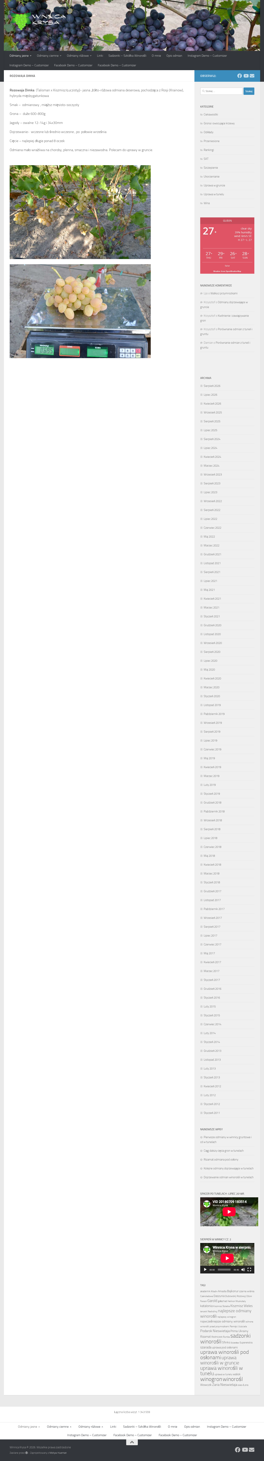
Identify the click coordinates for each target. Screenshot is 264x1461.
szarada (205, 1347)
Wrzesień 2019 (213, 723)
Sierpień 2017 (212, 926)
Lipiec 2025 (210, 430)
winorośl (233, 1379)
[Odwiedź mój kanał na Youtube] (246, 75)
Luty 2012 (210, 1095)
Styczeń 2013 (212, 1077)
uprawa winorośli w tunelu (221, 1371)
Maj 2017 (209, 953)
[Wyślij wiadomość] (252, 75)
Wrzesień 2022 (213, 501)
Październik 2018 (214, 811)
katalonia (206, 1306)
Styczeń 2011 (212, 1113)
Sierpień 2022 (212, 510)
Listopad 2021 (212, 563)
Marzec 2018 (211, 873)
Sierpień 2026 (212, 386)
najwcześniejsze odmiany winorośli (222, 1321)
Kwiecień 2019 (212, 767)
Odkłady (208, 132)
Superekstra (246, 1342)
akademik (205, 1291)
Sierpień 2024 (212, 439)
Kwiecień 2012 (212, 1086)
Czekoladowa (206, 1296)
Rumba (226, 1337)
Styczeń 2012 (212, 1104)
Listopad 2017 (212, 900)
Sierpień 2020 (212, 652)
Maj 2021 (209, 590)
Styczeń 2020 (212, 696)
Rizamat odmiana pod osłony (221, 1159)
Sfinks (226, 1342)
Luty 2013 (210, 1068)
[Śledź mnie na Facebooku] (239, 75)
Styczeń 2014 (212, 1042)
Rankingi (209, 150)
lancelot (203, 1311)
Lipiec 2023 (210, 492)
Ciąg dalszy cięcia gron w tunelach (224, 1150)
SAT (206, 159)
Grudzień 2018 (212, 802)
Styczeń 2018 (212, 882)
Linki (100, 55)
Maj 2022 (209, 536)
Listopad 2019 (212, 705)
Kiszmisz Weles (241, 1306)
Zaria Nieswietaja (224, 1385)
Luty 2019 (210, 785)
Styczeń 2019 (212, 793)
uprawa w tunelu (223, 1374)
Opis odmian (174, 55)
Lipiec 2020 (210, 660)
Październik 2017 (214, 909)
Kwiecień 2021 (212, 598)
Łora (245, 1385)
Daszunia (219, 1296)
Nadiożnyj (212, 1311)
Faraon (203, 1301)
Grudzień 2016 (212, 989)
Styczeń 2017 (212, 980)
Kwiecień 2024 (212, 457)
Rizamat (205, 1336)
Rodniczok (216, 1336)
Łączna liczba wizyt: (126, 1412)
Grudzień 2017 (212, 891)
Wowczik (206, 1385)
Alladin (214, 1291)
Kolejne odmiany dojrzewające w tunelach (229, 1168)
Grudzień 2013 (212, 1051)
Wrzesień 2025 (213, 412)
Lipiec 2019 (210, 740)
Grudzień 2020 (212, 625)
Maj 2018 (209, 856)
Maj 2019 (209, 758)
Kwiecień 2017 (212, 962)
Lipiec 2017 (210, 935)
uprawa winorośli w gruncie (219, 1360)
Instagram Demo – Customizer (207, 55)
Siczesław (235, 1342)
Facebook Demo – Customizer (73, 65)
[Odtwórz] (205, 1270)
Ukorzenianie (212, 176)
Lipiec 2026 (210, 394)
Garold (212, 1301)
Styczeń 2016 (212, 997)
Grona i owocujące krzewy (219, 123)
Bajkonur (232, 1291)
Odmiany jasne (19, 55)
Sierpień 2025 (212, 421)
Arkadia (222, 1291)
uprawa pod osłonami (225, 1347)
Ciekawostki (211, 114)
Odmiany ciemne (48, 55)
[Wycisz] (243, 1270)
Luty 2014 (210, 1033)
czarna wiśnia (246, 1291)
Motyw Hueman (58, 1452)
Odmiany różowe (78, 55)
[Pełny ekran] (249, 1270)
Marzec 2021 (211, 607)
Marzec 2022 (211, 545)
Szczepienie (211, 167)
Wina (207, 203)
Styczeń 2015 (212, 1015)
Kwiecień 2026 (212, 403)
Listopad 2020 (212, 634)
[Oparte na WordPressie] (26, 1453)
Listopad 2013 (212, 1059)
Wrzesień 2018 (213, 820)
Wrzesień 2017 (213, 918)
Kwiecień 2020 (212, 678)
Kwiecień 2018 (212, 864)
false (227, 265)
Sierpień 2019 (212, 731)
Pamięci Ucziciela (238, 1326)
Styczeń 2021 (212, 616)
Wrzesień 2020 (213, 643)
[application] (227, 1258)
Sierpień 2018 (212, 829)
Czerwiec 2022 (212, 527)
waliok (236, 1374)
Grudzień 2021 (212, 554)
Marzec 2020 (211, 687)
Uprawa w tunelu (214, 194)
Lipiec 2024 (210, 448)
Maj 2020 (209, 669)
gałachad (222, 1301)
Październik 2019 (214, 714)
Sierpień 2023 (212, 483)
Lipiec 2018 (210, 838)
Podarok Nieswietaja (215, 1331)
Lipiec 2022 (210, 519)
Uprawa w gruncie (214, 185)
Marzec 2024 (211, 465)
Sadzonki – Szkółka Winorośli (127, 55)
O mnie (156, 55)
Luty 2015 (210, 1006)
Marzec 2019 (211, 776)
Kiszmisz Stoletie (221, 1306)
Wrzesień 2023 (213, 474)
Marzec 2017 (211, 971)
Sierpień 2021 (212, 572)
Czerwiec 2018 (212, 847)
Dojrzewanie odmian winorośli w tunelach (229, 1177)
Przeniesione (212, 141)
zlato (240, 1385)
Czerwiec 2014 (212, 1024)
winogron (211, 1379)
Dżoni (249, 1296)
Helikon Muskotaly (237, 1301)
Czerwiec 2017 (212, 944)
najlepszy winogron (226, 1316)
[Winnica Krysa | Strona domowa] (39, 19)
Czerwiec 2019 (212, 749)
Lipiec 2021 (210, 581)
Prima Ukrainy (239, 1331)
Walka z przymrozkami (224, 293)
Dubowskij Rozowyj (235, 1296)
